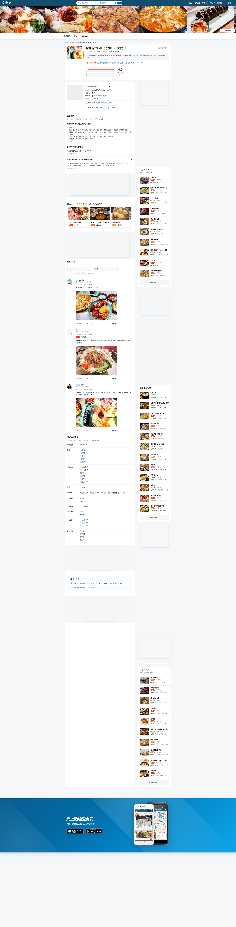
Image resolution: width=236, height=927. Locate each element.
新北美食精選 (92, 63)
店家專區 (219, 3)
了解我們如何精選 (114, 52)
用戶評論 (71, 261)
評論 (75, 36)
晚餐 (77, 42)
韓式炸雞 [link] (83, 450)
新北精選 (72, 42)
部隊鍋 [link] (82, 459)
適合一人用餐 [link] (84, 526)
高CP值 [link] (82, 514)
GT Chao (79, 330)
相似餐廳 (85, 36)
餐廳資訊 (67, 36)
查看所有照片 (229, 30)
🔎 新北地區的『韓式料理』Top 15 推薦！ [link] (83, 587)
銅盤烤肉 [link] (83, 456)
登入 (190, 3)
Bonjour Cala (80, 280)
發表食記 (197, 3)
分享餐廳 (113, 108)
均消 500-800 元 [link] (85, 506)
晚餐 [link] (113, 63)
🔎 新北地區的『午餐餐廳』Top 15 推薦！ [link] (111, 583)
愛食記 (67, 42)
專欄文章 (212, 3)
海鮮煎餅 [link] (83, 453)
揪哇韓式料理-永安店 (100, 96)
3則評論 (120, 74)
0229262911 (95, 98)
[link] (161, 182)
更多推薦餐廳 (153, 517)
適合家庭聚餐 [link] (84, 523)
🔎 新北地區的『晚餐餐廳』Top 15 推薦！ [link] (83, 583)
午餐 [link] (120, 63)
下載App (204, 3)
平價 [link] (81, 511)
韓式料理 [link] (130, 63)
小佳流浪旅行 (80, 385)
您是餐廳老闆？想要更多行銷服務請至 (99, 103)
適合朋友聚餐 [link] (84, 520)
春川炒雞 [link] (83, 462)
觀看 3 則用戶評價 (96, 108)
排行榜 (229, 3)
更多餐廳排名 (153, 282)
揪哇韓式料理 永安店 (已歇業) (104, 48)
